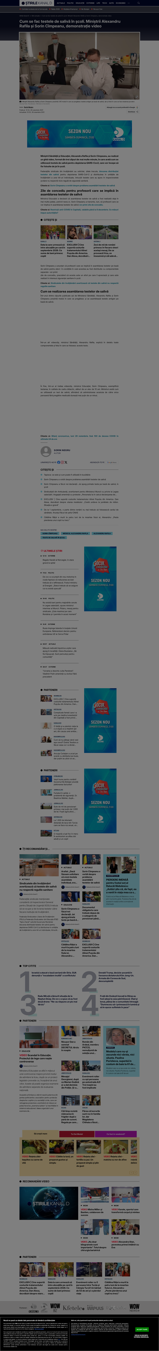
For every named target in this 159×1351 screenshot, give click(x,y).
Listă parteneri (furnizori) (78, 1334)
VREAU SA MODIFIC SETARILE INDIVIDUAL (141, 1336)
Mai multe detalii (39, 1329)
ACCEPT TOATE (142, 1329)
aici (59, 1339)
